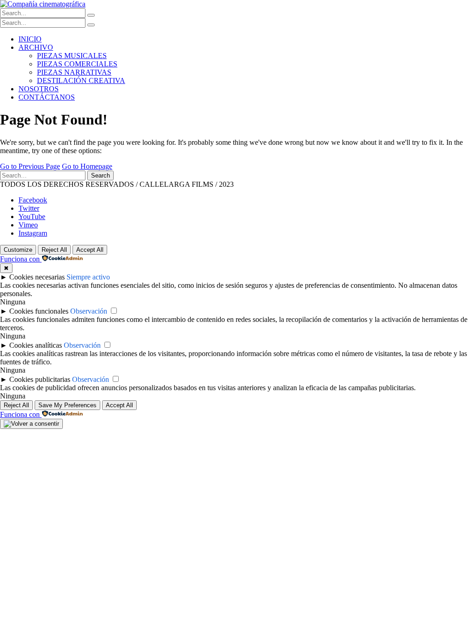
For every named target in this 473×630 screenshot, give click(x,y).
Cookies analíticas (35, 345)
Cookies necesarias (37, 277)
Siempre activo (88, 277)
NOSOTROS (38, 89)
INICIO (30, 39)
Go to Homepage (87, 166)
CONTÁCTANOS (46, 97)
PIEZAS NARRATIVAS (74, 72)
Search (100, 175)
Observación (88, 311)
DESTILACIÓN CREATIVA (81, 80)
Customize (18, 249)
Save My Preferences (67, 405)
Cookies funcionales (38, 311)
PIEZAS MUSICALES (72, 55)
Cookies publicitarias (39, 379)
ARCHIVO (35, 47)
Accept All (89, 249)
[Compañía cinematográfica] (42, 4)
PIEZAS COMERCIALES (77, 64)
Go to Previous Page (30, 166)
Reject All (54, 249)
